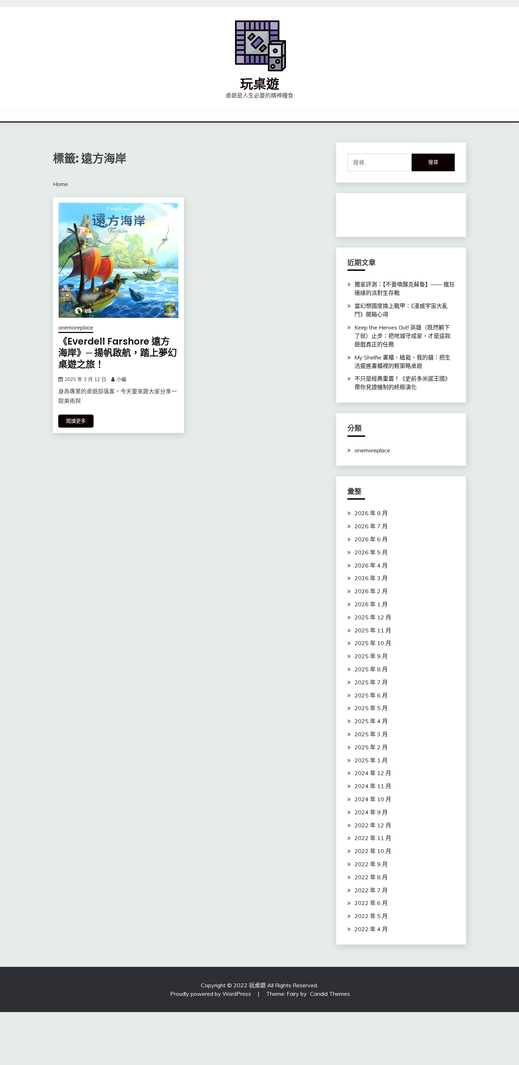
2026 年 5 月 (371, 552)
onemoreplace (75, 327)
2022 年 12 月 (372, 825)
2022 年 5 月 (371, 916)
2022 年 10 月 (372, 851)
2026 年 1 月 (371, 604)
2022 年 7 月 (371, 890)
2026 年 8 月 (371, 513)
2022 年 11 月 (372, 837)
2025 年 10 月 (372, 643)
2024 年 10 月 (372, 799)
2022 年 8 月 (371, 877)
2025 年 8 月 (371, 669)
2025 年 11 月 (372, 630)
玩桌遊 (259, 84)
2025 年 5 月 (371, 708)
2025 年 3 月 (371, 734)
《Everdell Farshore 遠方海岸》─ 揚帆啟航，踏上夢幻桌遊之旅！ (117, 353)
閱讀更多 (76, 421)
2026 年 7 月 (371, 526)
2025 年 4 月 (371, 721)
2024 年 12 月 (372, 773)
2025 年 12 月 (372, 617)
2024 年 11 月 (372, 786)
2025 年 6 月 (371, 695)
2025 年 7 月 (371, 682)
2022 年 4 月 (371, 929)
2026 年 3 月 (371, 578)
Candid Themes (330, 993)
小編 (121, 379)
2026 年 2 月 (371, 591)
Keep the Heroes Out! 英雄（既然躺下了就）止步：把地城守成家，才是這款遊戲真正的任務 (402, 336)
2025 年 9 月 (371, 656)
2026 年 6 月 (371, 539)
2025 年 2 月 (371, 747)
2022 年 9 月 (371, 864)
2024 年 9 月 (371, 812)
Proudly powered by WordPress (211, 993)
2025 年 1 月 (371, 760)
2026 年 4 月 (371, 565)
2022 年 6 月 (371, 902)
